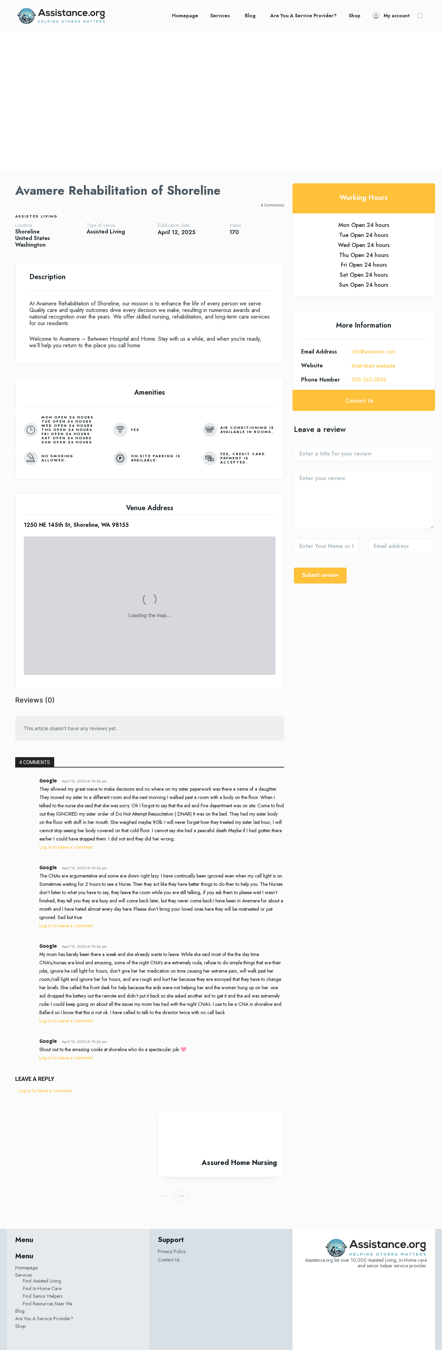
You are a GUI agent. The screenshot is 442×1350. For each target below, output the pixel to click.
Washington (30, 244)
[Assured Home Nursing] (221, 1135)
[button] (420, 15)
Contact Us (169, 1259)
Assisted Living (36, 216)
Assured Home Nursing (239, 1163)
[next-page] (181, 1196)
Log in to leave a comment (66, 847)
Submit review (320, 575)
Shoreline (27, 231)
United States (32, 238)
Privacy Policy (172, 1251)
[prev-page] (165, 1196)
